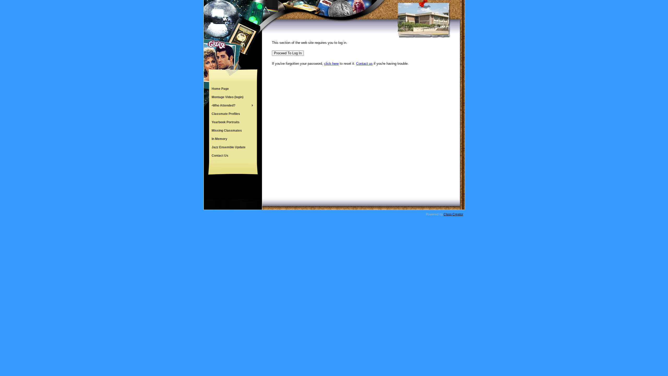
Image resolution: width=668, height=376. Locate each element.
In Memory (219, 139)
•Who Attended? (222, 106)
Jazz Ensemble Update (229, 147)
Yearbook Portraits (226, 122)
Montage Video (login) (227, 97)
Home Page (220, 89)
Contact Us (220, 155)
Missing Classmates (227, 130)
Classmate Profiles (226, 114)
